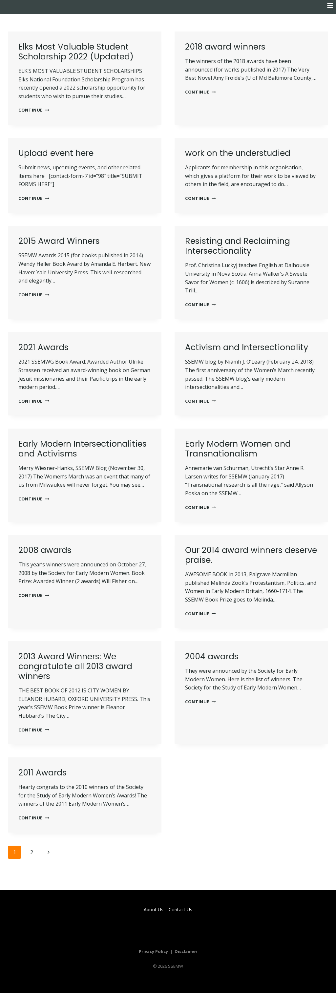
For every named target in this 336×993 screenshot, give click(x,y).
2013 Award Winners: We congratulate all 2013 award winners (75, 666)
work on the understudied (237, 153)
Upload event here (56, 153)
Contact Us (180, 909)
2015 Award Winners (59, 241)
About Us (153, 909)
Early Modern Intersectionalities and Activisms (82, 448)
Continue (33, 110)
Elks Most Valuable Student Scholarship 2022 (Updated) (76, 51)
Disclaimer (186, 951)
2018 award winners (225, 47)
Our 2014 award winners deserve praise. (251, 555)
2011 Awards (42, 772)
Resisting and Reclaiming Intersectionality (237, 246)
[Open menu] (330, 5)
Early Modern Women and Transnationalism (238, 448)
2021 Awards (43, 347)
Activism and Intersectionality (246, 347)
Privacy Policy (153, 951)
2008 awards (45, 550)
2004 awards (212, 656)
